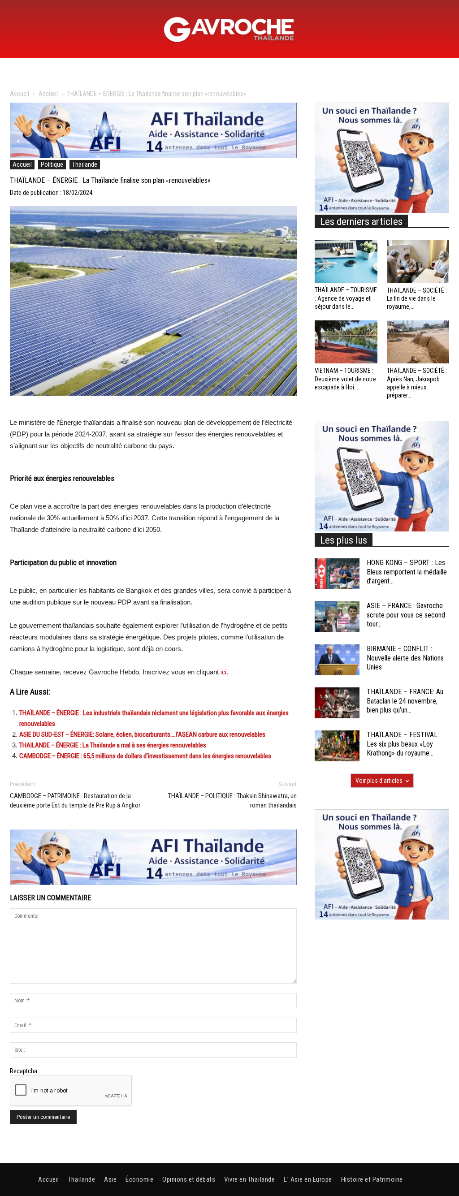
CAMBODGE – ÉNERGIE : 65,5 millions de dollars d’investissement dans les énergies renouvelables (145, 756)
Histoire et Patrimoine (372, 1179)
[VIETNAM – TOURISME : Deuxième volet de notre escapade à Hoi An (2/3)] (346, 341)
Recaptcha (23, 1071)
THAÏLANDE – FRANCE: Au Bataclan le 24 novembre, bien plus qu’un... (405, 701)
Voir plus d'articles (379, 780)
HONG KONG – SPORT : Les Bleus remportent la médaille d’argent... (407, 572)
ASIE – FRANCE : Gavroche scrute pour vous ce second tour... (406, 615)
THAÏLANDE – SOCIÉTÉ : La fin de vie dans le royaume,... (417, 298)
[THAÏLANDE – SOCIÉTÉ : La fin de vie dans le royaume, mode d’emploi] (418, 261)
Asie (110, 1179)
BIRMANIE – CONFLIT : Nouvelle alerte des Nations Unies (405, 658)
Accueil (19, 93)
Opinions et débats (188, 1179)
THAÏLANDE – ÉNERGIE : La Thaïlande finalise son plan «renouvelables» (110, 180)
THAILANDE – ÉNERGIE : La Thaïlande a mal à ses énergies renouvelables (112, 745)
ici (223, 672)
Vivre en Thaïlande (249, 1179)
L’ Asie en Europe (308, 1179)
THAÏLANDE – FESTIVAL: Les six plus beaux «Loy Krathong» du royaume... (403, 744)
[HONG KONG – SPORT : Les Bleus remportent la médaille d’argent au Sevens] (337, 573)
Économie (139, 1179)
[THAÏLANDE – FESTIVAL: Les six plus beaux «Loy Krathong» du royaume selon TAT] (337, 745)
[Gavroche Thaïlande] (229, 29)
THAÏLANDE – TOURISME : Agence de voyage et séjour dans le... (346, 298)
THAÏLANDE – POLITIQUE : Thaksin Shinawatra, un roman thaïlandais (232, 800)
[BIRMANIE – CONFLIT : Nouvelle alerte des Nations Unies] (337, 659)
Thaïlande (84, 164)
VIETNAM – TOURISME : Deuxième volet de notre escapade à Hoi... (345, 378)
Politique (52, 164)
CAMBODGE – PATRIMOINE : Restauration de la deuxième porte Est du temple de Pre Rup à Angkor (75, 800)
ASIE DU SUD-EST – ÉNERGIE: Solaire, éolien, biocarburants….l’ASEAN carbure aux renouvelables (142, 734)
